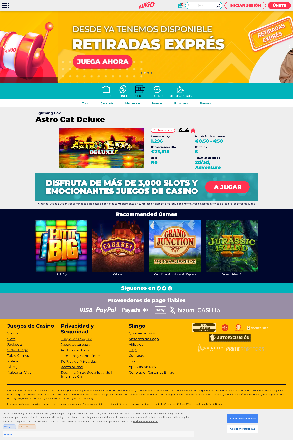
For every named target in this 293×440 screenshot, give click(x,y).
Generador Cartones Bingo (151, 372)
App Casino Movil (143, 367)
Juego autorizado (76, 345)
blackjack (275, 390)
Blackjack (15, 367)
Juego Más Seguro (76, 339)
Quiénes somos (142, 333)
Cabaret (118, 274)
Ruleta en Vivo (19, 372)
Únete (279, 5)
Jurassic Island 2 (231, 274)
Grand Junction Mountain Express (175, 274)
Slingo (123, 96)
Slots (139, 96)
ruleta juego (14, 394)
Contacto (136, 356)
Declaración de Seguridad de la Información (87, 374)
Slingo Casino (15, 390)
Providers (181, 103)
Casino (157, 96)
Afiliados (136, 344)
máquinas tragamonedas (236, 390)
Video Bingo (17, 350)
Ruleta (12, 361)
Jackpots (107, 103)
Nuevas (157, 103)
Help (133, 350)
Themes (205, 103)
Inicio (106, 96)
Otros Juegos (181, 96)
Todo (85, 103)
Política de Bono (75, 350)
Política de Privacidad (79, 361)
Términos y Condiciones (81, 356)
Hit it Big (61, 274)
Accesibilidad (72, 367)
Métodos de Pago (144, 339)
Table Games (18, 356)
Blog (133, 361)
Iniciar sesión (245, 5)
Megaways (132, 103)
